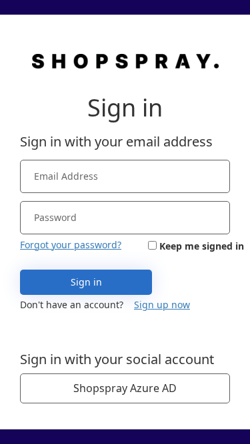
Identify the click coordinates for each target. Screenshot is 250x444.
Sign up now (162, 304)
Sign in (86, 282)
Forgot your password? (70, 244)
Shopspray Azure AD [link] (125, 388)
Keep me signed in (201, 246)
